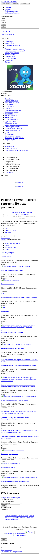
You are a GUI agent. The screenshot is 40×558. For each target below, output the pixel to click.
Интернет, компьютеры (13, 110)
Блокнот (8, 7)
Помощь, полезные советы (14, 49)
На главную (9, 42)
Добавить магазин (11, 11)
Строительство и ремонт (13, 136)
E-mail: (3, 18)
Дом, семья (9, 104)
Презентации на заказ (7, 284)
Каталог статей (10, 54)
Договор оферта (10, 58)
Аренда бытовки (11, 148)
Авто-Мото (9, 99)
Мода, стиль (9, 117)
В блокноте (9, 172)
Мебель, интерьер (11, 115)
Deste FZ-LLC (5, 311)
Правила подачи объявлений (15, 51)
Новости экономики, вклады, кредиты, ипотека (15, 481)
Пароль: (3, 22)
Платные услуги (10, 56)
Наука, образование (12, 119)
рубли (7, 245)
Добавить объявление (12, 13)
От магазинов (10, 230)
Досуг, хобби (9, 106)
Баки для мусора (6, 256)
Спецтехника (9, 134)
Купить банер (9, 147)
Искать (4, 505)
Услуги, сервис (10, 140)
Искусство (8, 108)
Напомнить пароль (7, 35)
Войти (3, 26)
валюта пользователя (12, 243)
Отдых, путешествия (12, 127)
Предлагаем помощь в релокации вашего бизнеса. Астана (18, 365)
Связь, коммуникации (12, 130)
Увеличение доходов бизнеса (9, 454)
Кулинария (9, 114)
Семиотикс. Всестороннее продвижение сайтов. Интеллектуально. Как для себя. (15, 418)
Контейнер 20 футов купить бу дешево (12, 348)
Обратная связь (23, 516)
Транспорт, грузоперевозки (14, 138)
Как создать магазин (12, 53)
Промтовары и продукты (13, 128)
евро (7, 249)
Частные (9, 232)
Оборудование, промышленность (16, 125)
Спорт (7, 132)
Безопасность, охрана (12, 102)
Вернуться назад (6, 550)
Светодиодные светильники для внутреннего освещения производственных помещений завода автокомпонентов (18, 385)
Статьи (7, 62)
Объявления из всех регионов (11, 552)
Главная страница (11, 516)
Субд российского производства (16, 150)
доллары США (11, 247)
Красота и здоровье (11, 112)
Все (7, 229)
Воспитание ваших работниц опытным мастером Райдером (19, 297)
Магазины (8, 9)
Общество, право (11, 123)
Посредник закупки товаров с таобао (12, 270)
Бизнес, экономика (11, 101)
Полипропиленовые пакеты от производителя (14, 400)
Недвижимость (10, 121)
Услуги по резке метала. (8, 467)
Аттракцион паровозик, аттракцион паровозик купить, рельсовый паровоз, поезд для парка (17, 331)
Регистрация (5, 31)
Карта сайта (9, 60)
